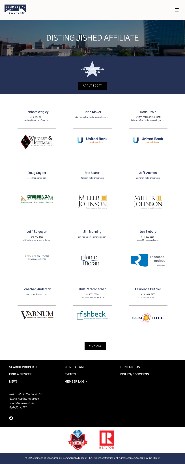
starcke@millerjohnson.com (92, 178)
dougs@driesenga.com (36, 178)
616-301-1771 (18, 407)
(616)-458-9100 (148, 294)
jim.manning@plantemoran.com (92, 237)
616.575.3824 (92, 294)
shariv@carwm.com (21, 403)
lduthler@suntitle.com (148, 297)
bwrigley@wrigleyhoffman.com (37, 120)
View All (95, 346)
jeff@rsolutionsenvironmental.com (36, 240)
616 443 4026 (37, 237)
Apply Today (92, 86)
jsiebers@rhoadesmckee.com (148, 240)
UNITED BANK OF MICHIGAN (148, 117)
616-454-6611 (37, 117)
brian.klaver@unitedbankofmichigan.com (92, 117)
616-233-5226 (147, 237)
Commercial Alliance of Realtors (15, 9)
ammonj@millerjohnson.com (148, 178)
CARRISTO (154, 458)
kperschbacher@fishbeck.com (92, 297)
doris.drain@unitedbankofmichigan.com (148, 120)
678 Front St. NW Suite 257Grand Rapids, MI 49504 (25, 396)
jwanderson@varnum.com (37, 294)
